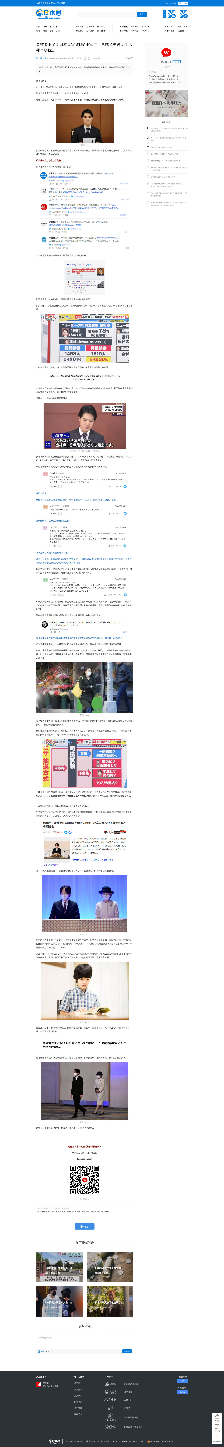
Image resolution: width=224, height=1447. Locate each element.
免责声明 (78, 1408)
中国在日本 (169, 26)
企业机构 (124, 26)
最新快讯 (53, 26)
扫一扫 (217, 1431)
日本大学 (135, 30)
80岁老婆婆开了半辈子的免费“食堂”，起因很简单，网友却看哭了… (176, 82)
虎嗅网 (124, 1407)
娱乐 (58, 30)
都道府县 (80, 30)
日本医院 (135, 26)
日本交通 (101, 30)
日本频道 (125, 1391)
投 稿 (217, 1421)
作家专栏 (124, 30)
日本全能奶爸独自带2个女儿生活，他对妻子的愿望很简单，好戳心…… (177, 76)
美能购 (181, 30)
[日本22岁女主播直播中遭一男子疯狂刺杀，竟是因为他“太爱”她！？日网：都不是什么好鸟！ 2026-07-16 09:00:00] (110, 1253)
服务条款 (78, 1401)
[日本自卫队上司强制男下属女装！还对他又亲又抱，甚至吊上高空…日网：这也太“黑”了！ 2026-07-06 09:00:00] (59, 1253)
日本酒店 (101, 26)
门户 (45, 26)
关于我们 (78, 1383)
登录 (174, 3)
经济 (38, 30)
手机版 (182, 1392)
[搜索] (142, 14)
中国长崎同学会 (128, 1417)
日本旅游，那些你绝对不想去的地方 (162, 177)
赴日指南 (90, 30)
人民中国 (125, 1399)
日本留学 (145, 26)
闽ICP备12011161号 (136, 1441)
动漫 (52, 30)
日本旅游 (80, 26)
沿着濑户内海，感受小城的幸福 (161, 147)
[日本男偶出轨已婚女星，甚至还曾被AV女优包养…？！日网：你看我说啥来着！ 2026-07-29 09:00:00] (59, 1287)
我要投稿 (78, 1389)
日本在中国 (183, 26)
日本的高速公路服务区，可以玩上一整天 (164, 154)
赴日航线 (90, 26)
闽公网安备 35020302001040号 (162, 1441)
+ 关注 (182, 1381)
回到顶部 (217, 1441)
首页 (38, 26)
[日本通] (48, 14)
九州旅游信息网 (128, 1383)
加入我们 (78, 1395)
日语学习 (145, 30)
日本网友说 (41, 58)
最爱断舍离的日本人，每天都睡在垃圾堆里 (165, 161)
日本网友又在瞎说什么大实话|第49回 (163, 79)
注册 (167, 3)
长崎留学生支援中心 (130, 1426)
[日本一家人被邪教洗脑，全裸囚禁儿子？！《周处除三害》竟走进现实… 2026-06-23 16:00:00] (110, 1287)
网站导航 (78, 1414)
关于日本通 (169, 30)
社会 (45, 30)
